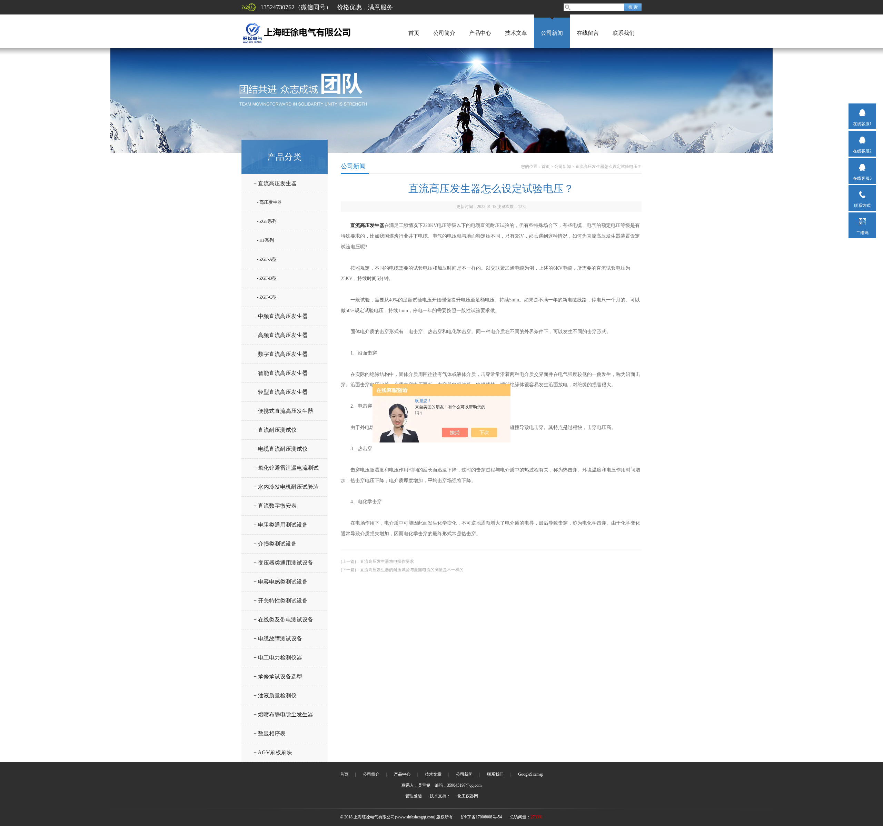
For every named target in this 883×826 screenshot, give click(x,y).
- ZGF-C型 (267, 297)
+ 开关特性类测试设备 (281, 601)
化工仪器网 (467, 796)
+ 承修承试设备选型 (278, 676)
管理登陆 (413, 796)
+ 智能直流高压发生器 (281, 373)
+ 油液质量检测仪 (275, 695)
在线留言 (588, 33)
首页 (413, 33)
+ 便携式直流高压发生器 (283, 411)
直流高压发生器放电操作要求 (387, 561)
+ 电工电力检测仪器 (278, 657)
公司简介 (444, 33)
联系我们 (624, 33)
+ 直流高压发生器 (275, 183)
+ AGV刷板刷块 (273, 752)
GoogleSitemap (530, 774)
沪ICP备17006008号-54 (481, 817)
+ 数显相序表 (270, 733)
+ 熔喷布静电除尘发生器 (283, 714)
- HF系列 (265, 240)
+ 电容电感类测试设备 (281, 582)
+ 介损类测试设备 (275, 544)
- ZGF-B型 (267, 278)
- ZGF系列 (267, 221)
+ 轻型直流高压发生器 (281, 392)
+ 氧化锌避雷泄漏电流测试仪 (286, 470)
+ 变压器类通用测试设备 (283, 563)
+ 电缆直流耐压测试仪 (281, 449)
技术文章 (516, 33)
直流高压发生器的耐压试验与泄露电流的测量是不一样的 (412, 569)
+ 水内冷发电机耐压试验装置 (286, 489)
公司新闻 (552, 33)
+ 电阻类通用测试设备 (281, 525)
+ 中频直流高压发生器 (281, 316)
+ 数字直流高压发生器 (281, 354)
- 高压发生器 (269, 202)
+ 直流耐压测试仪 (275, 430)
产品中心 (480, 33)
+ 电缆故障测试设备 (278, 638)
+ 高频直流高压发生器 (281, 335)
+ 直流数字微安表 (275, 506)
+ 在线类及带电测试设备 (283, 620)
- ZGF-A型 (267, 259)
